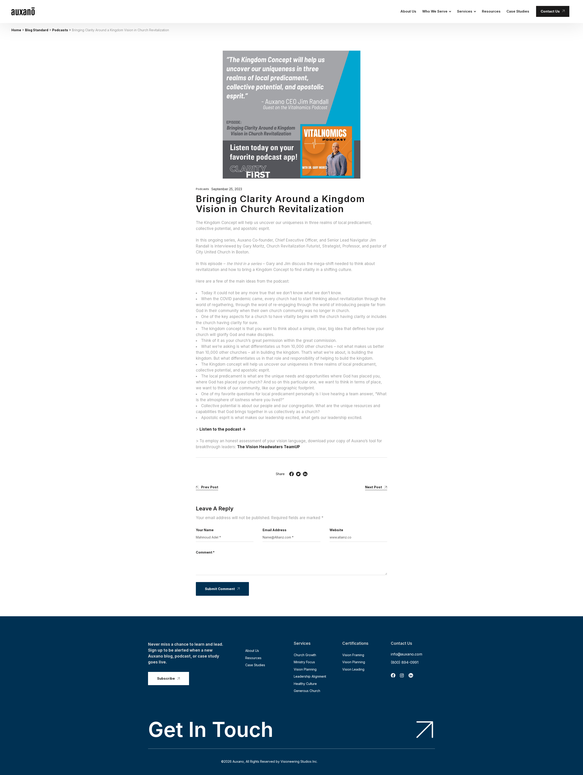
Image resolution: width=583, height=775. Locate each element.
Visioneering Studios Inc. (299, 761)
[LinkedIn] (305, 474)
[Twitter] (298, 474)
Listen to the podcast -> (222, 429)
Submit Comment (220, 589)
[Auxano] (23, 11)
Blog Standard (36, 30)
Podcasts (60, 30)
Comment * (205, 552)
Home (16, 30)
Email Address (274, 530)
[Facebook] (291, 474)
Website (336, 530)
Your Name (205, 530)
